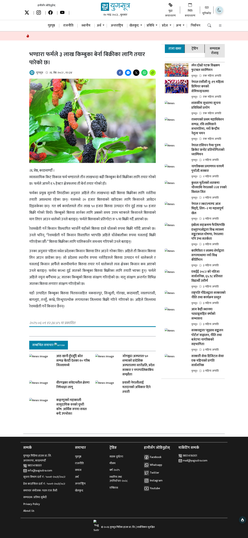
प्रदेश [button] (165, 25)
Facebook (155, 457)
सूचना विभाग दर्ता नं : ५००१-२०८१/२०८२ (44, 476)
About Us (28, 510)
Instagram (155, 480)
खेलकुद (79, 490)
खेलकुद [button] (134, 25)
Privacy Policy (31, 504)
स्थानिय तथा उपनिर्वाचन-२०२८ (118, 478)
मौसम (112, 463)
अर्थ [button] (99, 25)
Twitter (154, 472)
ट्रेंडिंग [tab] (195, 48)
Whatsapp (155, 464)
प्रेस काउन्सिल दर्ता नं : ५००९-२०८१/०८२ (44, 483)
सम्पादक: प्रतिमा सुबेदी (35, 497)
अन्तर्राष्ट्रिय (80, 483)
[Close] (43, 444)
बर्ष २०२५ (114, 470)
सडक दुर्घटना (116, 456)
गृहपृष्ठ (51, 25)
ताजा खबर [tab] (174, 48)
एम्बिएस (113, 487)
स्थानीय (86, 25)
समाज (78, 470)
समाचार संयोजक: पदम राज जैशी (40, 490)
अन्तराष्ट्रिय (117, 25)
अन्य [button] (179, 25)
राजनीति (68, 25)
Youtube (154, 488)
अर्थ (77, 476)
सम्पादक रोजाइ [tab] (215, 51)
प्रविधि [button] (151, 25)
